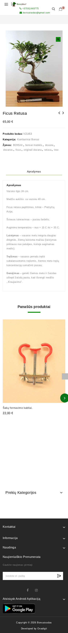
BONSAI (18, 145)
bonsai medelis (33, 145)
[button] (58, 39)
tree (56, 149)
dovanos (8, 149)
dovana (49, 145)
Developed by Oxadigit (34, 628)
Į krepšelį (34, 420)
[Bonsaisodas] (18, 4)
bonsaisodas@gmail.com (36, 12)
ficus (18, 149)
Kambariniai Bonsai (28, 139)
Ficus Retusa (59, 115)
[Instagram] (38, 590)
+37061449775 (30, 8)
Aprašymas (34, 171)
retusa (47, 149)
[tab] (34, 171)
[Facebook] (30, 590)
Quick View (60, 320)
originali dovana (33, 149)
